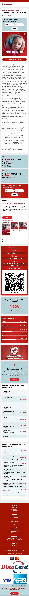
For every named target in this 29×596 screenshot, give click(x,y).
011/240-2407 (14, 509)
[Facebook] (6, 16)
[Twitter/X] (8, 16)
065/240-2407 (14, 507)
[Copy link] (10, 16)
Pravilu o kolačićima (14, 589)
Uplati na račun (10, 24)
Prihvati (14, 593)
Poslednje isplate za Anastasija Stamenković (13, 445)
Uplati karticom (20, 24)
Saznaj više (14, 379)
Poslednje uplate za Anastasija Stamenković (13, 386)
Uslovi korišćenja (15, 550)
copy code (7, 217)
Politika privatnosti (7, 550)
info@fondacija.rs (14, 510)
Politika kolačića (22, 550)
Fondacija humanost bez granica (15, 553)
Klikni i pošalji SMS (14, 59)
